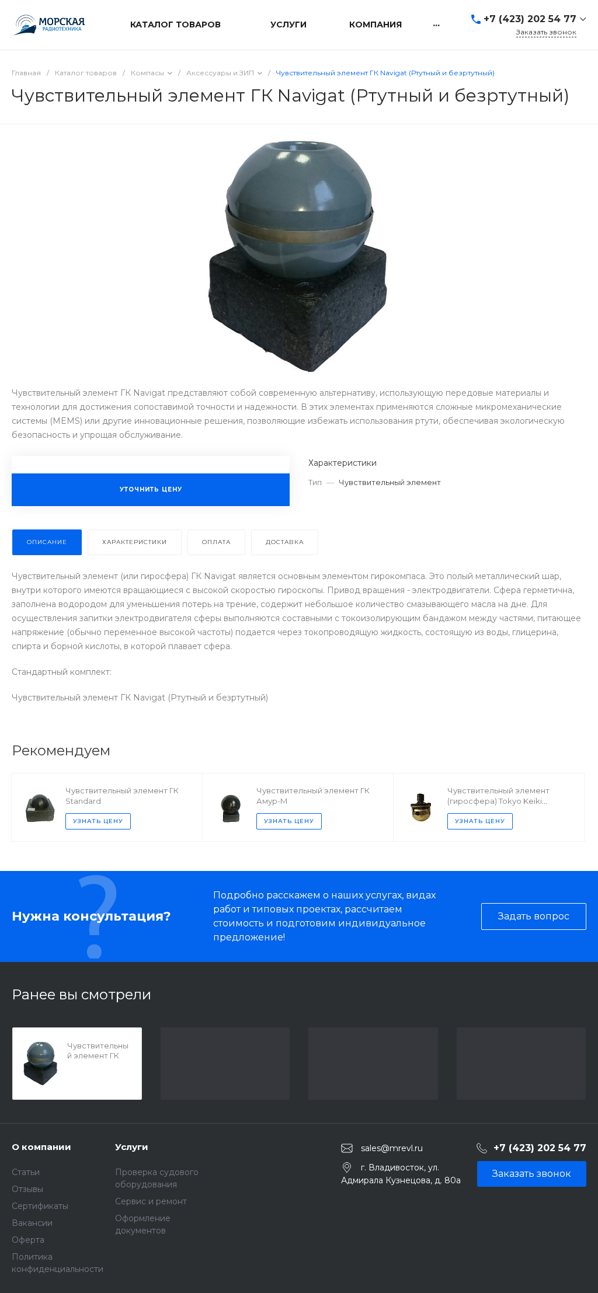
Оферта (28, 1240)
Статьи (26, 1172)
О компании (41, 1146)
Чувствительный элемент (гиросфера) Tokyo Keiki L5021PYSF (498, 801)
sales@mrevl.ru (392, 1147)
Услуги (131, 1146)
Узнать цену (98, 821)
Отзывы (27, 1189)
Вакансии (32, 1223)
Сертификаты (40, 1206)
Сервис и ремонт (151, 1201)
